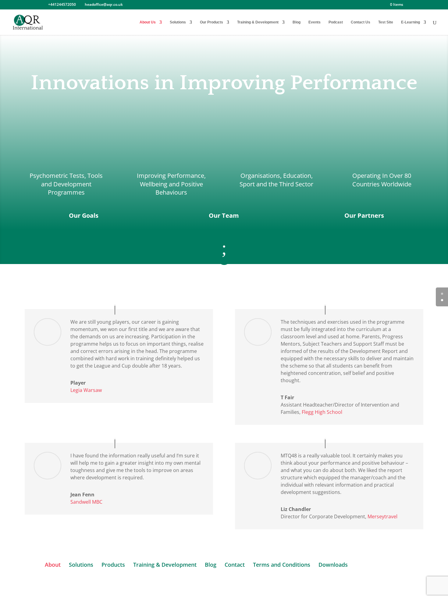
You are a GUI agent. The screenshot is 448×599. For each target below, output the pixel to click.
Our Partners (364, 215)
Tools (95, 175)
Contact (235, 564)
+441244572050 (62, 4)
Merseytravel (382, 516)
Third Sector (296, 184)
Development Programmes (69, 188)
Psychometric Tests (57, 175)
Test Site (385, 22)
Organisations (260, 175)
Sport (247, 184)
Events (314, 22)
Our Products (211, 22)
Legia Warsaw (86, 390)
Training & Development (258, 22)
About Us (148, 22)
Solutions (178, 22)
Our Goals (83, 215)
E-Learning (410, 22)
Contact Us (360, 22)
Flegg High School (322, 412)
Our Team (224, 215)
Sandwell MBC (86, 502)
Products (113, 564)
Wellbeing (153, 184)
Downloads (333, 564)
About (53, 564)
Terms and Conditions (281, 564)
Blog (296, 22)
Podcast (336, 22)
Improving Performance (170, 175)
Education (297, 175)
